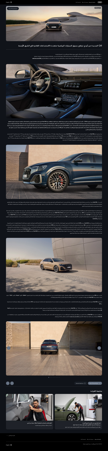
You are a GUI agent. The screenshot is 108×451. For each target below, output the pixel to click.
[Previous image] (8, 348)
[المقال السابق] (8, 383)
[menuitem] (92, 2)
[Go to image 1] (48, 377)
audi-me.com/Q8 (74, 316)
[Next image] (99, 348)
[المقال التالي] (12, 383)
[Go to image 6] (56, 377)
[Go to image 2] (50, 377)
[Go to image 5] (54, 377)
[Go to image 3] (51, 377)
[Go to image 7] (57, 377)
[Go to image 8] (59, 377)
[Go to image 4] (53, 377)
